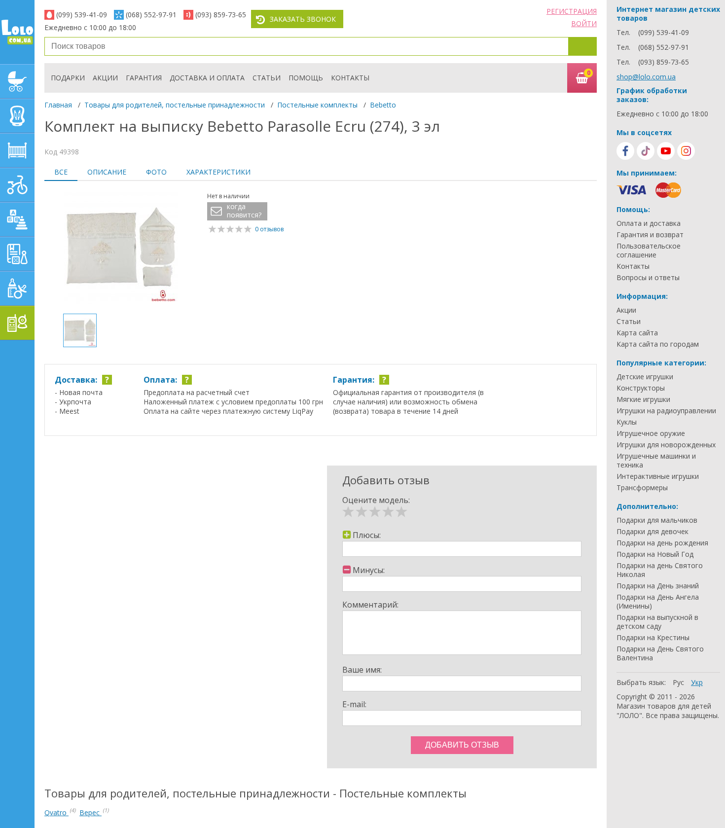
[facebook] (625, 151)
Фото (156, 172)
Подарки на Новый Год (654, 554)
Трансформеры (642, 487)
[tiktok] (645, 151)
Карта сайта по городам (657, 344)
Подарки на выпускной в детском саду (657, 622)
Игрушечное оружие (650, 433)
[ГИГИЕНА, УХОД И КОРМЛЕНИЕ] (17, 288)
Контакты (350, 77)
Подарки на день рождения (662, 543)
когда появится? (244, 210)
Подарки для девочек (652, 531)
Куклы (626, 422)
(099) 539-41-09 (81, 14)
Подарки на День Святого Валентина (660, 653)
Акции (105, 77)
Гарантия (144, 77)
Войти (584, 23)
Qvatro (56, 812)
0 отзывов (269, 229)
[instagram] (686, 151)
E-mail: (354, 704)
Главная (58, 104)
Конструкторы (640, 388)
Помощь (306, 77)
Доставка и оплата (207, 77)
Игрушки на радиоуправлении (666, 410)
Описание (106, 172)
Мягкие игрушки (643, 399)
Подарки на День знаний (657, 585)
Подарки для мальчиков (656, 520)
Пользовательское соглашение (648, 250)
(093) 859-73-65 (220, 14)
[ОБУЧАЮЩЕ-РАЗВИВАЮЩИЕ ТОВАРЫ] (17, 254)
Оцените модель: (376, 500)
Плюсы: (367, 535)
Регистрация (571, 11)
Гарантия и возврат (650, 234)
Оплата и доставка (648, 223)
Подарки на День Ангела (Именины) (657, 602)
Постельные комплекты (317, 104)
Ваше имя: (362, 669)
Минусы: (369, 570)
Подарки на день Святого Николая (659, 570)
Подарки (68, 77)
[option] (120, 248)
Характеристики (218, 172)
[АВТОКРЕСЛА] (17, 116)
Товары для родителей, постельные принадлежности (174, 104)
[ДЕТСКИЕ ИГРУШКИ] (17, 219)
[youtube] (666, 151)
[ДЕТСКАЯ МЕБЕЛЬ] (17, 150)
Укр (697, 682)
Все (61, 172)
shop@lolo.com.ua (646, 76)
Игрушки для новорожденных (666, 444)
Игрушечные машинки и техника (656, 460)
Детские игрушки (644, 376)
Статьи (267, 77)
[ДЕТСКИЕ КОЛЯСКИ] (17, 81)
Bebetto (383, 104)
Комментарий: (370, 604)
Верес (90, 812)
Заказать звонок (303, 19)
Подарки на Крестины (652, 637)
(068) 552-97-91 (151, 14)
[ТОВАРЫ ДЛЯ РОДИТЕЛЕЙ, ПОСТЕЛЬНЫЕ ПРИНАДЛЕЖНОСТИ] (17, 323)
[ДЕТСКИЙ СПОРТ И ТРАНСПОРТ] (17, 185)
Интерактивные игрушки (657, 476)
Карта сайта (637, 332)
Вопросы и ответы (648, 277)
